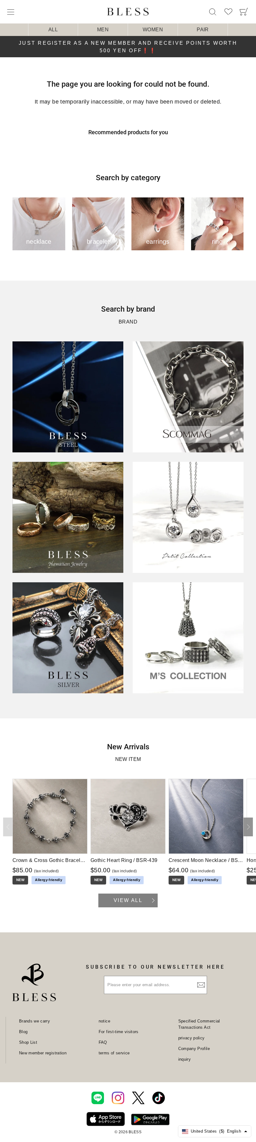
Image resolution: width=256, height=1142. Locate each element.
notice (104, 1021)
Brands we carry (34, 1021)
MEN (103, 29)
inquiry (184, 1059)
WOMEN (153, 29)
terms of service (114, 1053)
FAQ (103, 1042)
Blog (23, 1031)
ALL (53, 29)
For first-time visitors (119, 1031)
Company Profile (194, 1048)
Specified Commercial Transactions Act (199, 1024)
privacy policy (191, 1038)
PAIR (203, 29)
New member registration (42, 1053)
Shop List (28, 1042)
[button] (248, 827)
